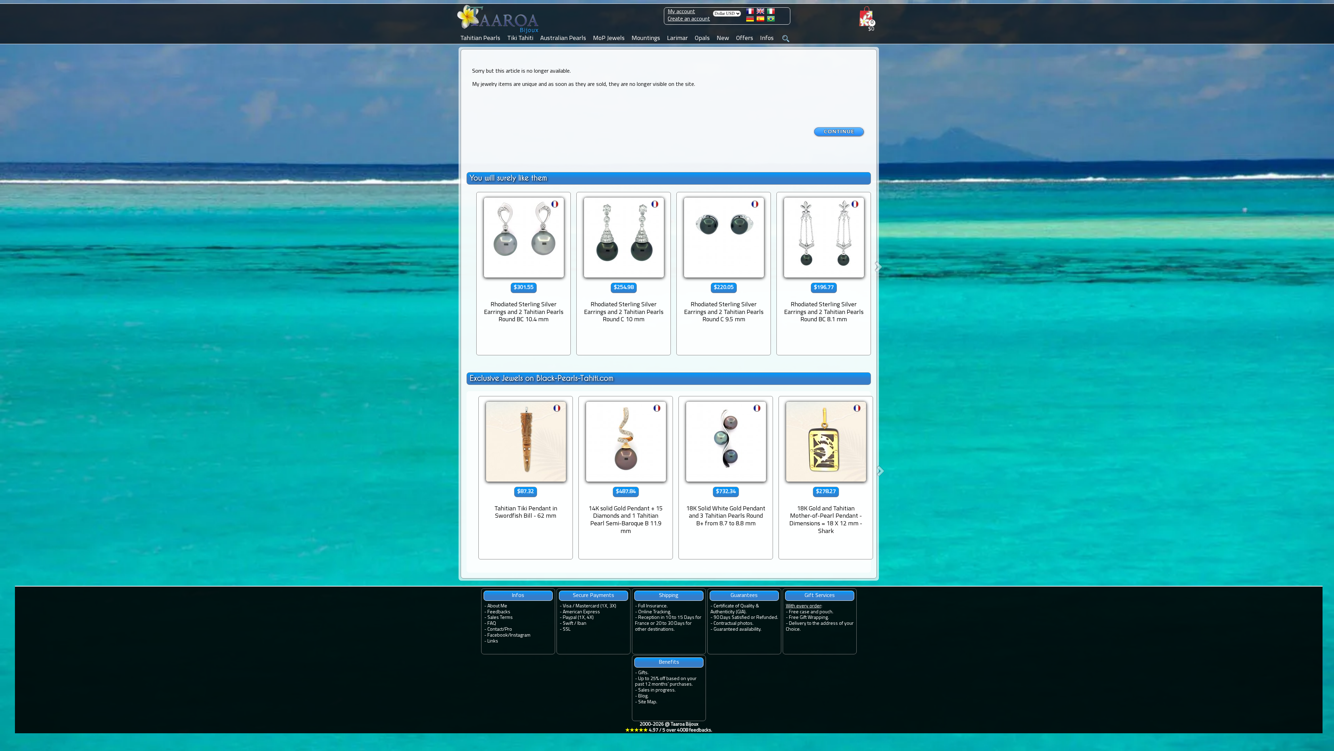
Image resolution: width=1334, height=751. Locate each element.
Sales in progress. (657, 690)
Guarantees (744, 595)
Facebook (497, 635)
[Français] (750, 12)
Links (492, 641)
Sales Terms (500, 617)
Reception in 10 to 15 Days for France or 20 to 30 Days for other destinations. (668, 623)
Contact (495, 629)
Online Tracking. (654, 612)
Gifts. (643, 673)
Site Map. (647, 702)
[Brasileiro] (771, 20)
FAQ (491, 623)
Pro (508, 629)
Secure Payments (593, 595)
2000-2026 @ (668, 727)
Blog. (643, 696)
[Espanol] (760, 20)
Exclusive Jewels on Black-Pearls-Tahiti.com (542, 378)
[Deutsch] (750, 20)
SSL (566, 629)
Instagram (520, 635)
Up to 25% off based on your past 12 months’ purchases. (666, 681)
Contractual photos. (734, 623)
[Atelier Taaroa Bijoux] (498, 34)
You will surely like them (508, 178)
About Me (497, 606)
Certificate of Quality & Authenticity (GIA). (734, 609)
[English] (760, 12)
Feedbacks (498, 612)
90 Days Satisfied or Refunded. (746, 617)
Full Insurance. (653, 606)
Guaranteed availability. (737, 629)
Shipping (668, 595)
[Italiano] (771, 12)
